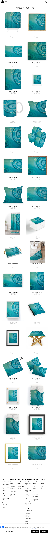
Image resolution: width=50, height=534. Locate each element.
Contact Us (42, 483)
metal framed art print (13, 465)
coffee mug (13, 121)
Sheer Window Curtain (28, 504)
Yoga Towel (34, 493)
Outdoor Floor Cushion (28, 491)
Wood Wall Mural (6, 501)
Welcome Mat (28, 501)
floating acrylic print (12, 408)
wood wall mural (37, 63)
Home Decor (28, 479)
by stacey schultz (13, 36)
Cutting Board (28, 518)
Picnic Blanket (35, 496)
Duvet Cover (20, 481)
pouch (13, 63)
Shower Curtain (21, 486)
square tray (37, 178)
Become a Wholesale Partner (42, 487)
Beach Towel (35, 494)
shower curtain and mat (13, 236)
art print (37, 92)
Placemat (27, 521)
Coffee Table (12, 488)
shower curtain (13, 35)
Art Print (4, 490)
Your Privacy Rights (9, 531)
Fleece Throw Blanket (28, 494)
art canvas (13, 92)
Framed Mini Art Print (5, 499)
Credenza (12, 481)
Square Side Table (12, 495)
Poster (3, 495)
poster (37, 293)
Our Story (42, 481)
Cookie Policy (35, 528)
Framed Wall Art (5, 484)
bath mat (37, 207)
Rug (26, 498)
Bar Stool (12, 489)
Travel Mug (34, 488)
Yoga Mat (34, 491)
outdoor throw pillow (37, 121)
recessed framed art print (37, 437)
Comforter (20, 483)
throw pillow (13, 207)
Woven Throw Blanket (28, 496)
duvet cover (37, 408)
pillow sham (37, 379)
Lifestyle (35, 479)
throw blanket (37, 465)
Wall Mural (4, 504)
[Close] (47, 526)
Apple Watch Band (35, 500)
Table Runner (28, 520)
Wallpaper (4, 502)
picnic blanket (12, 379)
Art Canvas (4, 493)
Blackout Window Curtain (28, 507)
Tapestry (4, 507)
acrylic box (37, 236)
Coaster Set (27, 515)
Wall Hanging (5, 506)
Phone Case (35, 497)
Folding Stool (13, 486)
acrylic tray (13, 264)
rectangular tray (13, 178)
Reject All (44, 531)
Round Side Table (13, 493)
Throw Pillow (27, 481)
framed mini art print (13, 322)
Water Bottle (35, 489)
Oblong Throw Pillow (28, 487)
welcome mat (12, 293)
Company (42, 479)
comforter (13, 437)
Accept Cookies (35, 531)
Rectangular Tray (28, 510)
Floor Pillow (27, 488)
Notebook (34, 483)
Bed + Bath (21, 479)
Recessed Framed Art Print (6, 488)
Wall (3, 479)
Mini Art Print (5, 496)
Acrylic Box (27, 513)
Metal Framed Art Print (6, 482)
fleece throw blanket (37, 264)
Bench (11, 483)
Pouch (33, 486)
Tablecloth (27, 523)
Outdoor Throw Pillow (28, 484)
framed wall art (37, 35)
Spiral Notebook (35, 481)
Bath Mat (19, 488)
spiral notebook (37, 322)
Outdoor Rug (27, 500)
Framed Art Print (5, 486)
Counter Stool (13, 491)
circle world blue (13, 62)
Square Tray (27, 508)
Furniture (13, 479)
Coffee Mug (27, 516)
